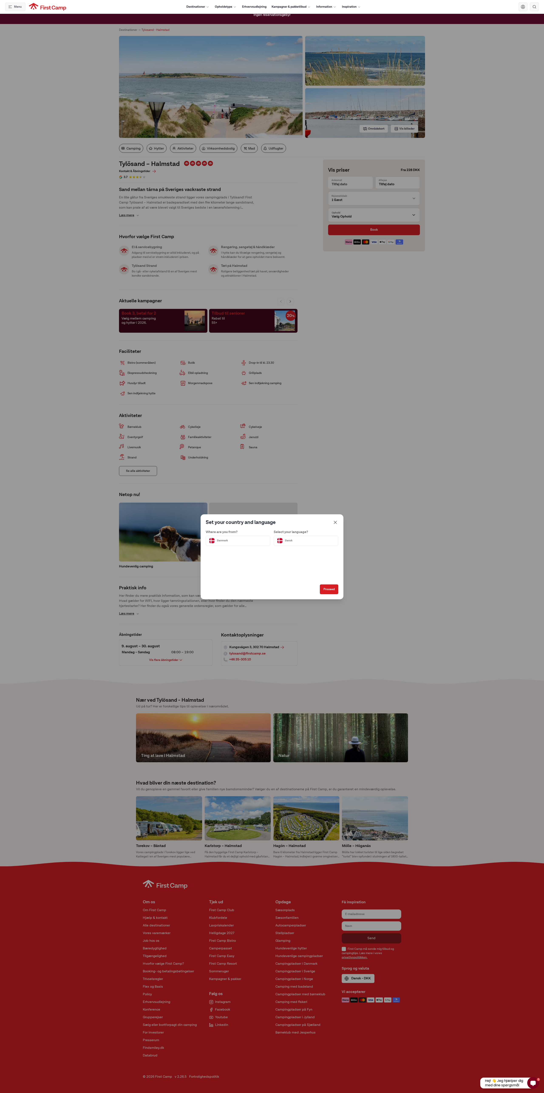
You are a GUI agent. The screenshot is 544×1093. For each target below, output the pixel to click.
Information (324, 6)
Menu (18, 6)
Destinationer (195, 6)
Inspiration (349, 6)
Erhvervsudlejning (254, 6)
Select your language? (291, 532)
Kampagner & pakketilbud (289, 6)
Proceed (329, 589)
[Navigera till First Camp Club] (522, 6)
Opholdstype (223, 6)
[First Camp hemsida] (47, 7)
